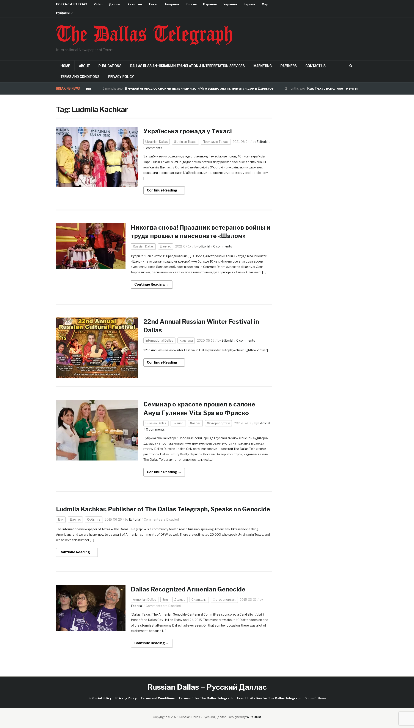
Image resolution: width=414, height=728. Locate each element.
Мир (265, 4)
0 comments (152, 148)
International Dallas (159, 340)
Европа (249, 4)
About (84, 66)
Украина (230, 4)
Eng (61, 519)
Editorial (262, 141)
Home (65, 66)
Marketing (263, 66)
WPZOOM (253, 717)
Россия (191, 4)
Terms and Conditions (80, 76)
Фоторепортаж (218, 423)
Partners (289, 66)
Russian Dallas (143, 246)
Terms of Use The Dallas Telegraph (206, 698)
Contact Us (316, 66)
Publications (110, 66)
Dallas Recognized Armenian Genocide (188, 589)
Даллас (115, 4)
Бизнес (177, 423)
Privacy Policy (121, 76)
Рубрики (63, 13)
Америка (172, 4)
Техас (153, 4)
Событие (93, 519)
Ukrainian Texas (185, 141)
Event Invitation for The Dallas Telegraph (269, 698)
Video (98, 4)
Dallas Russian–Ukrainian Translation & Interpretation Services (187, 66)
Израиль (210, 4)
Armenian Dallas (144, 599)
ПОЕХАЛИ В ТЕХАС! (71, 4)
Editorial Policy (99, 698)
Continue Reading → (164, 190)
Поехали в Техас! (215, 141)
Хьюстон (134, 4)
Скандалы (198, 599)
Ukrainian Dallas (156, 141)
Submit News (315, 698)
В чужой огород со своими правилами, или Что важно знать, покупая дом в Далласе (182, 88)
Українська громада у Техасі (187, 131)
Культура (186, 340)
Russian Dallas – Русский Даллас (207, 687)
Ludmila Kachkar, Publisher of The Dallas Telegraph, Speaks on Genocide (163, 509)
